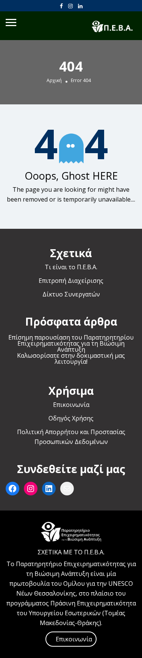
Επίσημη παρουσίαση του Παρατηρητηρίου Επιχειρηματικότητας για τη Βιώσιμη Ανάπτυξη (71, 343)
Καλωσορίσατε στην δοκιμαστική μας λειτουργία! (71, 358)
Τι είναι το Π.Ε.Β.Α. (71, 267)
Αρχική (54, 81)
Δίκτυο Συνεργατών (71, 294)
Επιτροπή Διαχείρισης (71, 280)
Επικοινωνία (71, 404)
